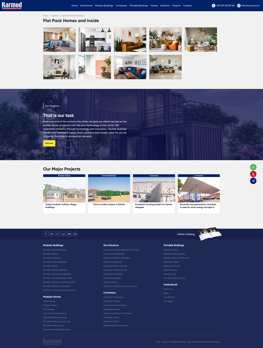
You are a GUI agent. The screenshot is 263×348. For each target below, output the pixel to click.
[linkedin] (63, 234)
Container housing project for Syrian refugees (63, 206)
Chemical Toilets (171, 262)
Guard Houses (170, 270)
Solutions (165, 5)
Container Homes (111, 309)
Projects (176, 5)
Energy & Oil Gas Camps (115, 266)
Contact (187, 5)
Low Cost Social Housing (54, 313)
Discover (49, 143)
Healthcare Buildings (113, 274)
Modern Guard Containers (115, 325)
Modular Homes (52, 296)
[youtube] (69, 234)
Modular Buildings (104, 5)
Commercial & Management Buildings (121, 250)
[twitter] (51, 234)
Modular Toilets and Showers (57, 286)
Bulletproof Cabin (172, 266)
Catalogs (168, 301)
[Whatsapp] (253, 167)
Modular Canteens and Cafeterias (59, 290)
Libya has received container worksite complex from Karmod (196, 206)
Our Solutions (111, 245)
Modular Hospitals (51, 258)
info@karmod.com (250, 5)
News (166, 293)
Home (75, 5)
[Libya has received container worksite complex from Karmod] (199, 191)
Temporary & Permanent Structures (120, 286)
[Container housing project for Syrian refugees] (64, 191)
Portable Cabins (111, 321)
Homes (154, 5)
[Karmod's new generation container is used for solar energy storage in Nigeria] (109, 191)
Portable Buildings (139, 5)
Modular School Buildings (55, 262)
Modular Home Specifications (57, 329)
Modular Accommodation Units (58, 278)
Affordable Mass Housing (55, 317)
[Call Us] (253, 174)
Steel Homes (49, 301)
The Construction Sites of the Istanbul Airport (149, 206)
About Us (168, 289)
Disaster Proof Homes (53, 325)
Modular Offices (50, 254)
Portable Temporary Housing (56, 321)
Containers (121, 5)
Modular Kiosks (171, 250)
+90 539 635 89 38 (225, 5)
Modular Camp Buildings (54, 250)
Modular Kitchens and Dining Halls (59, 282)
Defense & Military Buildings (116, 258)
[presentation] (42, 187)
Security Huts (170, 274)
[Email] (253, 181)
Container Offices (111, 301)
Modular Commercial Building (57, 274)
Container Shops (111, 317)
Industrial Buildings (112, 278)
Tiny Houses (48, 309)
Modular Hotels (50, 266)
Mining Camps (110, 282)
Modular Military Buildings (55, 270)
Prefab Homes (50, 305)
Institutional (86, 5)
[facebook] (45, 234)
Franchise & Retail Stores (115, 270)
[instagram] (57, 234)
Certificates (169, 297)
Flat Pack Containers (113, 297)
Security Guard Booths (174, 278)
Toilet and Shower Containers (117, 313)
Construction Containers (114, 305)
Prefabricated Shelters (174, 254)
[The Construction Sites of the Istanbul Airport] (154, 191)
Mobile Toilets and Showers (177, 258)
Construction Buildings (113, 254)
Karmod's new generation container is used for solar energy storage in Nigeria (108, 207)
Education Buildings (112, 262)
